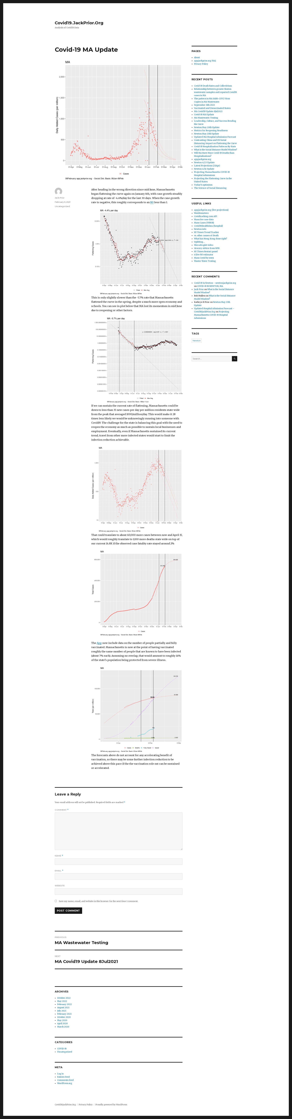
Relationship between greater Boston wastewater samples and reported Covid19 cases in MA (215, 92)
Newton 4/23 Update (204, 162)
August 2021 (63, 1007)
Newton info (200, 229)
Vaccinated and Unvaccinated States (212, 108)
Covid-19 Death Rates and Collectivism (213, 86)
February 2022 (64, 1004)
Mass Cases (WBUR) (204, 222)
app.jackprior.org (202, 159)
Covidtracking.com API (205, 216)
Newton (197, 340)
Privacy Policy (201, 64)
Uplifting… (199, 242)
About (197, 57)
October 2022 (64, 998)
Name (59, 855)
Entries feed (63, 1077)
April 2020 (62, 1023)
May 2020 (62, 1020)
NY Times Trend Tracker (206, 232)
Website (60, 885)
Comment (62, 810)
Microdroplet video (203, 245)
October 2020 (64, 1017)
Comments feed (65, 1080)
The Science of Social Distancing (210, 188)
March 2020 (63, 1026)
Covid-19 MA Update (204, 114)
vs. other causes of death (206, 235)
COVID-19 (61, 1048)
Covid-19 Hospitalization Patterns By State (215, 146)
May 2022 (62, 1001)
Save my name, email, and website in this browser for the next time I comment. (98, 901)
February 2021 (64, 1014)
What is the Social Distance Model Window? (215, 149)
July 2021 (61, 1010)
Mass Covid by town (204, 258)
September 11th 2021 (204, 105)
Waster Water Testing (205, 261)
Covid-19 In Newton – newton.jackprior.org (215, 283)
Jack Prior (59, 198)
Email (59, 870)
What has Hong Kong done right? (210, 238)
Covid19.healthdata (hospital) (208, 226)
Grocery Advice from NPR (206, 248)
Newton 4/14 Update (204, 169)
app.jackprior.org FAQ (205, 60)
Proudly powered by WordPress (111, 1104)
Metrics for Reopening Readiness (211, 130)
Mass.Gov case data (204, 219)
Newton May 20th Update (206, 127)
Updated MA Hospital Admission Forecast (215, 137)
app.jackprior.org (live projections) (211, 210)
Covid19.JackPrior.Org (79, 22)
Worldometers (201, 213)
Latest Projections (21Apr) (207, 165)
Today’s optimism (203, 185)
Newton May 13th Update (206, 133)
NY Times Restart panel (206, 251)
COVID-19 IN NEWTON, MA (210, 286)
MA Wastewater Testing (206, 118)
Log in (60, 1073)
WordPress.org (64, 1083)
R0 (152, 202)
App (99, 642)
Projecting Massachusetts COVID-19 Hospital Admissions (211, 314)
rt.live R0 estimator (203, 254)
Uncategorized (62, 206)
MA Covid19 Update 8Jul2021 (208, 111)
